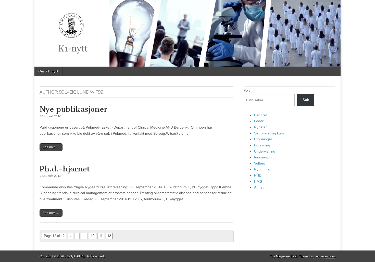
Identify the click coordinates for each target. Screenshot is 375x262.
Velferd (259, 163)
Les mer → (51, 147)
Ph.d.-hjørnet (65, 168)
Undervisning (264, 151)
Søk (247, 91)
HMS (258, 181)
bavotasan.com (324, 256)
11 (101, 236)
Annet (259, 187)
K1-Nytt (70, 256)
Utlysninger (263, 139)
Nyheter (260, 127)
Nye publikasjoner (73, 109)
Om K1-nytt (48, 71)
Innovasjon (263, 157)
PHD (257, 175)
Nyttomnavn (263, 169)
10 (92, 236)
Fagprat (260, 115)
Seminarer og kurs (269, 133)
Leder (259, 121)
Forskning (262, 145)
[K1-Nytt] (187, 33)
